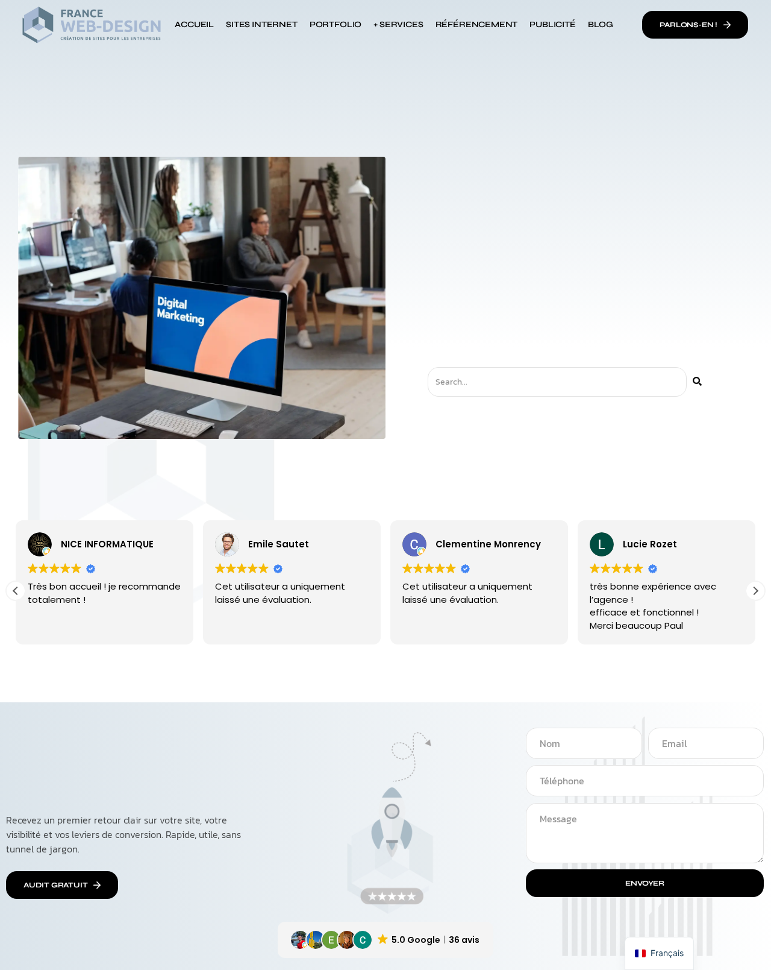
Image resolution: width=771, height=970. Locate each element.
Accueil (194, 24)
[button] (755, 591)
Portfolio (335, 24)
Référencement (476, 24)
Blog (600, 24)
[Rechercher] (697, 382)
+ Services (398, 24)
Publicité (552, 24)
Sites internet (262, 24)
